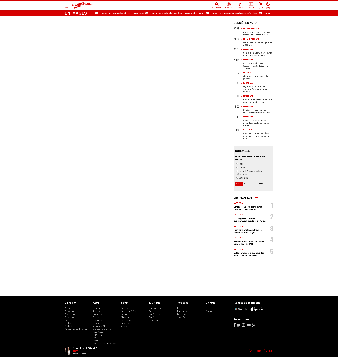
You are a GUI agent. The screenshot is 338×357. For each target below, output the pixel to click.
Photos (209, 308)
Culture (96, 323)
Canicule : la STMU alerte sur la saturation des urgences (257, 54)
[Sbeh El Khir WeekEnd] (68, 354)
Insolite (96, 340)
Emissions (69, 311)
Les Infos (181, 314)
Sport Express (127, 323)
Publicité (68, 326)
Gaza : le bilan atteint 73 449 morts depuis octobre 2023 (256, 33)
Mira (75, 351)
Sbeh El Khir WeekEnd (86, 348)
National (248, 49)
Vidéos (209, 311)
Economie (97, 320)
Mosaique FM (99, 326)
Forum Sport (126, 320)
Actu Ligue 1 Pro (128, 311)
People (96, 337)
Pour (241, 163)
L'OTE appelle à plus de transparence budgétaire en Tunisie (256, 66)
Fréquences (70, 317)
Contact (68, 323)
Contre (242, 167)
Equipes (68, 308)
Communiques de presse (104, 343)
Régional (248, 129)
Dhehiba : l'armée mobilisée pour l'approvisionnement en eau (256, 136)
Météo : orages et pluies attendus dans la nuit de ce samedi (256, 123)
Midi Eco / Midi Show (102, 328)
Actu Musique (155, 308)
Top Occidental (156, 317)
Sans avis (243, 177)
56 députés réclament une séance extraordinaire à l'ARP (256, 111)
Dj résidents (154, 320)
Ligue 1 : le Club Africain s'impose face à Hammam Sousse (255, 89)
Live (66, 320)
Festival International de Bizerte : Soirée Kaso (117, 13)
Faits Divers (98, 332)
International (251, 28)
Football (248, 72)
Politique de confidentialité (77, 328)
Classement (126, 317)
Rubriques (182, 311)
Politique (97, 317)
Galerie (124, 326)
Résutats (125, 314)
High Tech (97, 334)
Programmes (71, 314)
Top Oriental (154, 314)
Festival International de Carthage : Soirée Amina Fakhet (172, 13)
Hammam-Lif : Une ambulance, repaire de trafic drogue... (257, 100)
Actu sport (125, 308)
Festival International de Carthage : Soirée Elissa (229, 13)
